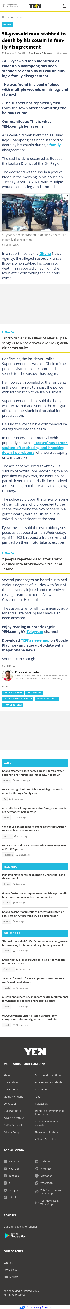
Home (6, 17)
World (6, 817)
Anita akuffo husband (17, 698)
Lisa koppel (34, 692)
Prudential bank (47, 698)
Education (8, 855)
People (6, 950)
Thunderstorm (12, 705)
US (4, 799)
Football (7, 836)
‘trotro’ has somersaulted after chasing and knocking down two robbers (35, 447)
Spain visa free (12, 692)
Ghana (18, 17)
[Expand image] (66, 197)
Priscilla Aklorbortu (43, 53)
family (55, 144)
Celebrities (8, 969)
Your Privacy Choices (39, 1307)
